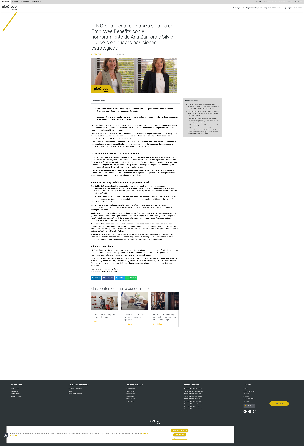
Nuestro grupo (237, 8)
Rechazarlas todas (179, 434)
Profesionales (36, 1)
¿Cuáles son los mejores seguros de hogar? (104, 315)
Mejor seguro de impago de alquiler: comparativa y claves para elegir (164, 317)
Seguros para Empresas (254, 8)
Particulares (25, 1)
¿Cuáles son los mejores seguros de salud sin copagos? (134, 317)
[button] (177, 100)
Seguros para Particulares (272, 8)
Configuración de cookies (179, 439)
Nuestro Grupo (16, 385)
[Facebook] (249, 411)
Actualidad (96, 54)
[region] (120, 434)
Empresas (15, 1)
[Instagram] (254, 411)
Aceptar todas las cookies (179, 430)
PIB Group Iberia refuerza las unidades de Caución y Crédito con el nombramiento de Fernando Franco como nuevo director (203, 113)
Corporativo (5, 1)
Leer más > (97, 322)
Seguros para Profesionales (292, 8)
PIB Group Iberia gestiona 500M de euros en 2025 (203, 125)
